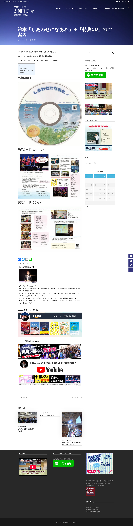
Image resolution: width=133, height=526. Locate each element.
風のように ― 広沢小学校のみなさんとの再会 (71, 443)
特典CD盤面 (23, 68)
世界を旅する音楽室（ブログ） (114, 8)
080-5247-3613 (90, 512)
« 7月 (86, 206)
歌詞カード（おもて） (26, 70)
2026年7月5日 (22, 426)
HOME (58, 8)
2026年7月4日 (44, 413)
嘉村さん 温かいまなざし (48, 415)
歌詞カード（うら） (26, 73)
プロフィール (68, 8)
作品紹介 (96, 8)
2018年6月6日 (23, 40)
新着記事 (34, 40)
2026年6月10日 (66, 440)
